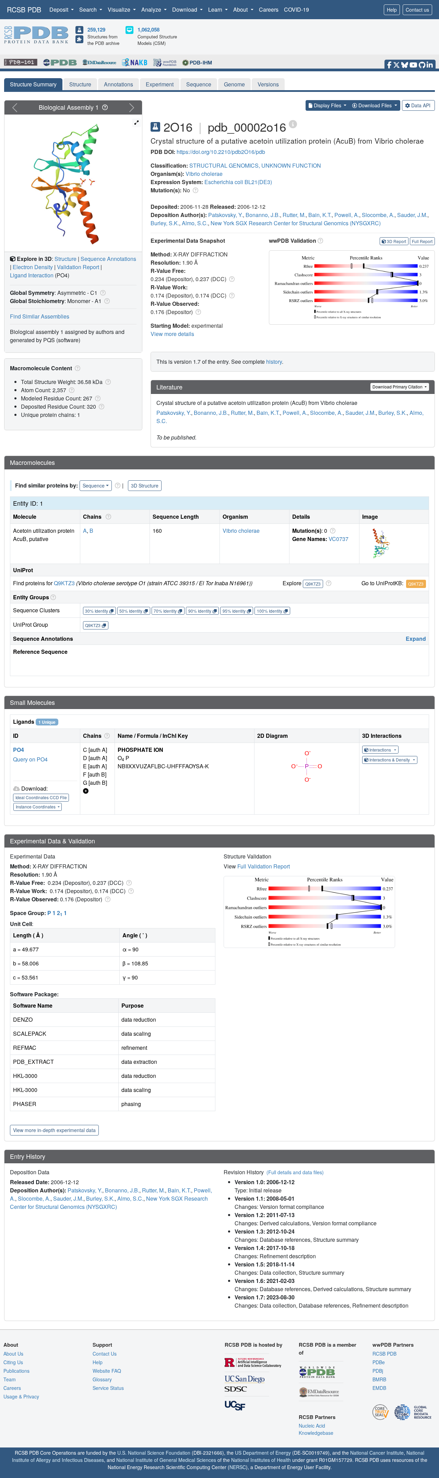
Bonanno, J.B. (263, 215)
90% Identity (199, 611)
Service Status (108, 1387)
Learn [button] (216, 9)
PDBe (378, 1362)
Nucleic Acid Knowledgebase (316, 1429)
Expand (416, 638)
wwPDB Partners (393, 1344)
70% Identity (165, 611)
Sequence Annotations (108, 259)
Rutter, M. (294, 215)
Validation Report (78, 267)
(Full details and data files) (295, 1172)
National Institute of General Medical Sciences (166, 1459)
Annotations (118, 84)
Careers (268, 9)
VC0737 (338, 539)
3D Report (396, 241)
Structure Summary (33, 84)
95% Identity (234, 611)
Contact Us (105, 1353)
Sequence (198, 84)
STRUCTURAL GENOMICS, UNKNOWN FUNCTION (255, 165)
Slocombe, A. (378, 215)
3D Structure (144, 485)
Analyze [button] (152, 9)
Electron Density (33, 267)
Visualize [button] (120, 9)
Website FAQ (107, 1370)
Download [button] (185, 9)
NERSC (237, 1467)
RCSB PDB (24, 9)
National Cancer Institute (377, 1452)
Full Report (422, 241)
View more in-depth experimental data (54, 1130)
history (274, 361)
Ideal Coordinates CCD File (41, 797)
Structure (80, 84)
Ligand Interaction (32, 275)
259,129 (96, 29)
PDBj (377, 1370)
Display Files (327, 105)
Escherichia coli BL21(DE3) (238, 182)
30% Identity (96, 611)
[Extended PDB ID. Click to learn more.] (293, 124)
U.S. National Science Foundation (153, 1452)
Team (9, 1379)
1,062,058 (148, 29)
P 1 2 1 (57, 913)
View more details (172, 334)
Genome (234, 84)
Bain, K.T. (320, 215)
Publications (16, 1370)
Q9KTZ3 (64, 583)
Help (392, 9)
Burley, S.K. (165, 223)
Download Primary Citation (398, 386)
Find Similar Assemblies (39, 316)
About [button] (241, 9)
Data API (421, 105)
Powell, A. (346, 215)
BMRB (379, 1379)
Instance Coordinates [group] (36, 806)
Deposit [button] (59, 9)
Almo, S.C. (195, 223)
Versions (268, 84)
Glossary (102, 1379)
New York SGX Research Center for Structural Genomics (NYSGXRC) (296, 223)
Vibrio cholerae (204, 174)
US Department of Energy (263, 1452)
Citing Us (13, 1362)
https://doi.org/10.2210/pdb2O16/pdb (221, 152)
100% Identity (269, 611)
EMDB (379, 1387)
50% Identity (130, 611)
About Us (13, 1353)
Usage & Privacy (21, 1396)
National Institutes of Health (261, 1459)
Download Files (375, 105)
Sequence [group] (94, 485)
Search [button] (88, 9)
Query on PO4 (30, 759)
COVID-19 (296, 9)
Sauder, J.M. (412, 215)
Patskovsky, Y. (225, 215)
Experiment (160, 84)
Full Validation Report (263, 866)
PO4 (18, 750)
